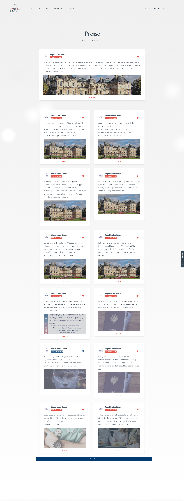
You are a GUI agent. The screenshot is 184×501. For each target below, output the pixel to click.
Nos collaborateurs (55, 8)
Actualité (72, 8)
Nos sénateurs (36, 8)
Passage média (57, 351)
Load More (94, 459)
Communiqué (56, 57)
